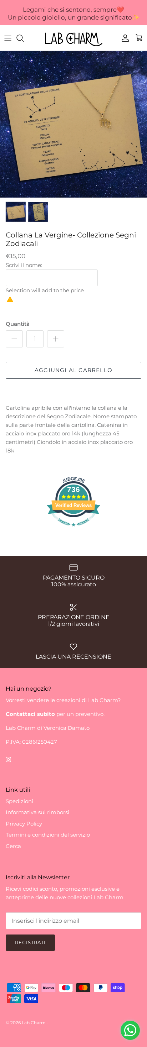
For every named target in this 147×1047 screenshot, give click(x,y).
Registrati (30, 942)
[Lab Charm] (73, 38)
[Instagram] (8, 759)
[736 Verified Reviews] (73, 530)
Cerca (13, 846)
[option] (73, 124)
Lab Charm (34, 1022)
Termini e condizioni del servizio (48, 834)
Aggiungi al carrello (73, 370)
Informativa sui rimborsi (37, 812)
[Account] (123, 38)
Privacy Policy (24, 823)
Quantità (18, 323)
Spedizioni (19, 801)
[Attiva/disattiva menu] (8, 38)
